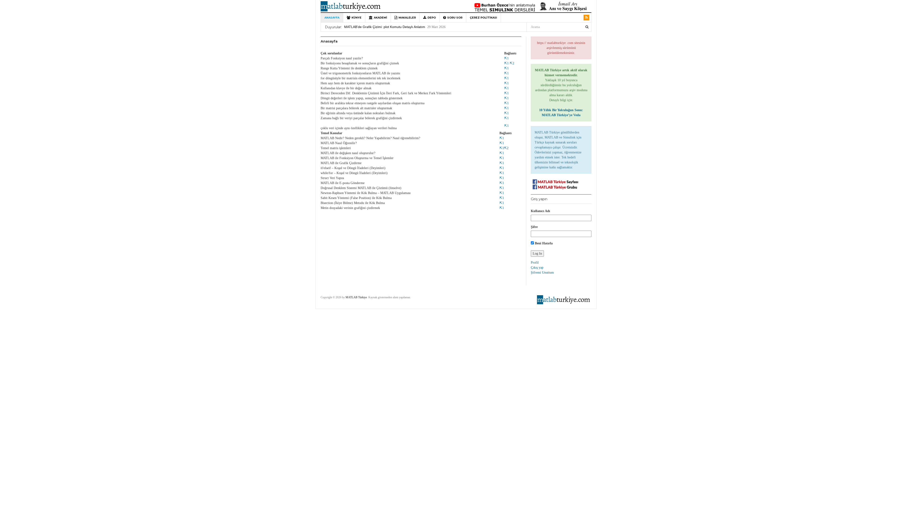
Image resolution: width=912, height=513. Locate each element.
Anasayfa (331, 17)
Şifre (534, 227)
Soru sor (454, 17)
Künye (356, 17)
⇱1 (506, 58)
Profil (535, 262)
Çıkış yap (537, 267)
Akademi (380, 17)
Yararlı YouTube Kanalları (363, 31)
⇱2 (511, 63)
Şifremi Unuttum (542, 272)
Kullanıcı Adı (540, 211)
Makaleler (407, 17)
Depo (432, 17)
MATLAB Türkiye (356, 297)
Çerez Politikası (483, 17)
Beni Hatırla (543, 243)
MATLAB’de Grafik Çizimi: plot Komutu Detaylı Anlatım (384, 23)
